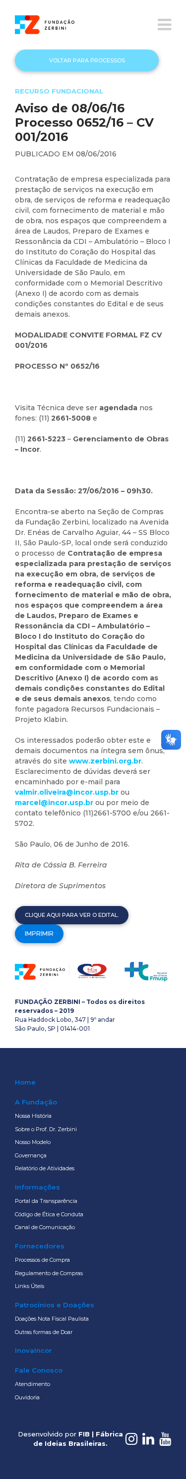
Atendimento (32, 1384)
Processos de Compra (42, 1259)
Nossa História (33, 1115)
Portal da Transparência (46, 1200)
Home (25, 1082)
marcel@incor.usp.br (54, 802)
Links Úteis (29, 1286)
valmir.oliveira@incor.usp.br (67, 792)
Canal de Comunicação (45, 1227)
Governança (31, 1155)
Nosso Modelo (33, 1142)
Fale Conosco (38, 1370)
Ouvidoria (27, 1397)
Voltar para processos (87, 60)
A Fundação (36, 1102)
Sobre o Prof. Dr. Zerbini (46, 1129)
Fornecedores (39, 1246)
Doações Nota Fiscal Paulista (52, 1318)
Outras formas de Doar (43, 1332)
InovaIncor (33, 1350)
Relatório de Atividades (44, 1168)
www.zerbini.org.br (105, 761)
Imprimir (39, 933)
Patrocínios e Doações (54, 1305)
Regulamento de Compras (49, 1273)
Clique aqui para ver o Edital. (72, 914)
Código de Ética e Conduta (49, 1214)
